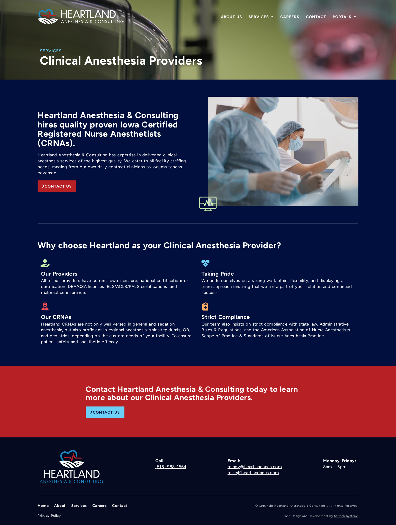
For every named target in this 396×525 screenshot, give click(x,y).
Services (259, 16)
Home (43, 505)
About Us (231, 16)
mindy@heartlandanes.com (255, 466)
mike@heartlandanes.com (253, 472)
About (60, 505)
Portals (342, 16)
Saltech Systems (346, 516)
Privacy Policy (49, 516)
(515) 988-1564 (170, 466)
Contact (316, 16)
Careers (289, 16)
